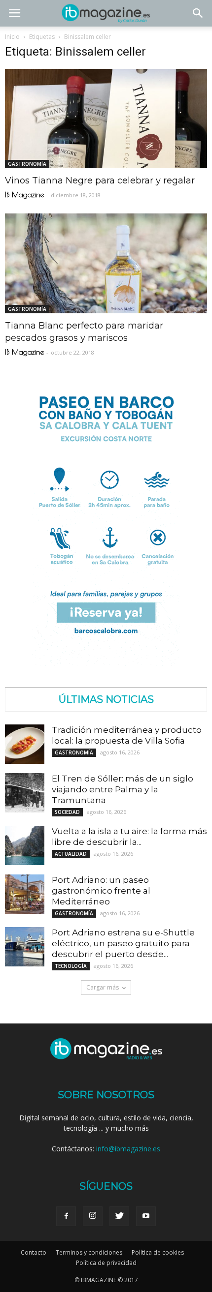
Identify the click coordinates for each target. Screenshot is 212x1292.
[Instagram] (93, 1216)
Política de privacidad (106, 1263)
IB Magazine (24, 194)
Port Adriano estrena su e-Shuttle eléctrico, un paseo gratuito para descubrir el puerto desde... (123, 943)
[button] (198, 13)
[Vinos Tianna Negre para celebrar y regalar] (106, 118)
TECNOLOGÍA (71, 965)
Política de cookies (158, 1252)
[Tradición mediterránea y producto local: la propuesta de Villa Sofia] (24, 744)
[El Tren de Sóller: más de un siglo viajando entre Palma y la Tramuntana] (24, 792)
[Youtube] (146, 1216)
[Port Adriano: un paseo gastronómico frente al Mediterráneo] (24, 894)
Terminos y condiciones (89, 1252)
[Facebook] (66, 1216)
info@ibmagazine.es (128, 1148)
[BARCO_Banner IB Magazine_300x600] (106, 663)
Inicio (12, 36)
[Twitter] (119, 1216)
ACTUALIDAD (71, 853)
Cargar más (102, 987)
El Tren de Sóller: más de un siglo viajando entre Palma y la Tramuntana (122, 789)
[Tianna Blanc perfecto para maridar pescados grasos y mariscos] (106, 263)
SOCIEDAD (67, 812)
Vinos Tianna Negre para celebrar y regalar (100, 180)
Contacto (33, 1252)
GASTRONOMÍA (27, 163)
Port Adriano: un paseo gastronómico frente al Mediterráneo (101, 890)
